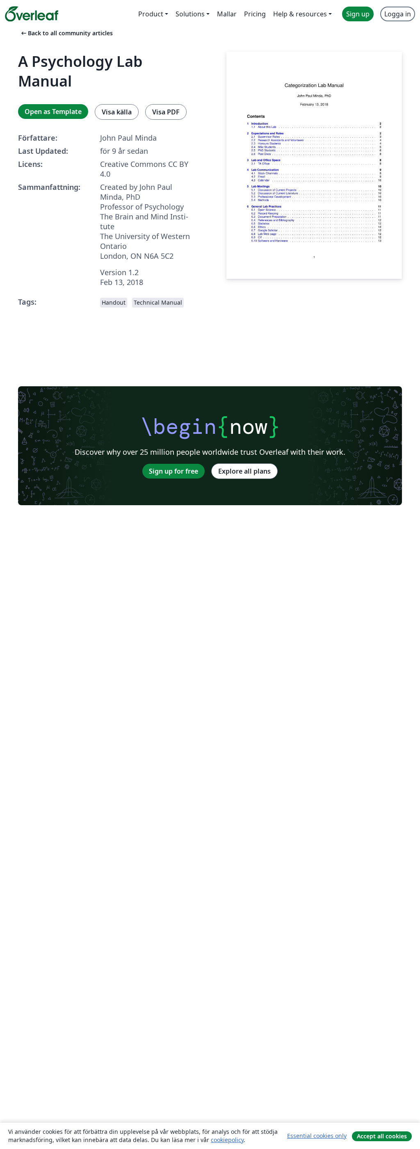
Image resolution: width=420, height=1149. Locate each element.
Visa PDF (166, 111)
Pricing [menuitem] (255, 13)
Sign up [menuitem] (358, 13)
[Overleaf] (31, 14)
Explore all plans (244, 471)
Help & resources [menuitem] (300, 13)
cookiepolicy (227, 1140)
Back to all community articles (66, 33)
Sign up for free (173, 471)
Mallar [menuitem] (227, 13)
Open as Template (53, 111)
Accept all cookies (382, 1136)
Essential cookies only (317, 1136)
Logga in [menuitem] (397, 13)
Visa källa (117, 111)
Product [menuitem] (150, 13)
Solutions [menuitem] (190, 13)
